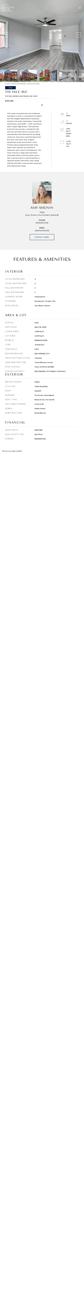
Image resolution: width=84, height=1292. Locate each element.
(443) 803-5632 (42, 223)
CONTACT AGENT (42, 237)
